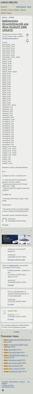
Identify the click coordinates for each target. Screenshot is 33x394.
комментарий (13, 265)
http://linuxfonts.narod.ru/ (10, 38)
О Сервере (5, 381)
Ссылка (5, 225)
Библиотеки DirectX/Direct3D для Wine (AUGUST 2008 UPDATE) (15, 25)
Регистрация (21, 7)
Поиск (9, 13)
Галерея (4, 10)
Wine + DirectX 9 (14, 369)
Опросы (23, 10)
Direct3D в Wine (14, 352)
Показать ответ (13, 260)
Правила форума (13, 381)
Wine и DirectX (13, 366)
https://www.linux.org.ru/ (8, 387)
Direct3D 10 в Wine (15, 371)
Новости (4, 7)
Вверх (28, 382)
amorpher (11, 314)
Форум (16, 10)
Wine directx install (14, 360)
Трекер (3, 13)
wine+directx (12, 350)
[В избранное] (27, 35)
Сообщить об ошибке (7, 385)
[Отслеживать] (27, 40)
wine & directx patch (15, 363)
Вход (29, 7)
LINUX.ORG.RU (9, 2)
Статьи (10, 10)
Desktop (11, 17)
